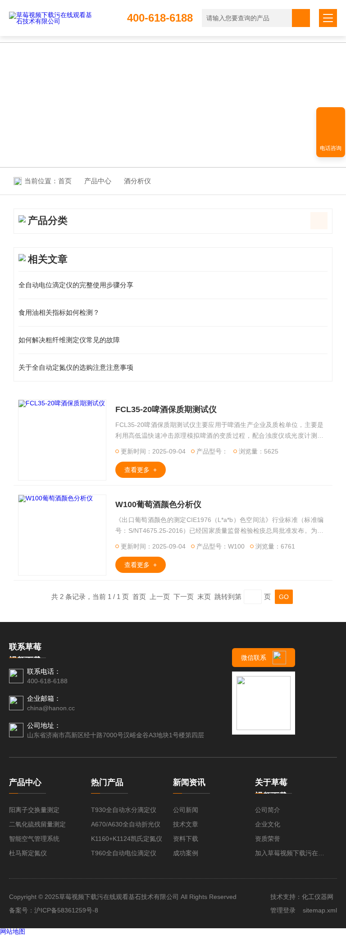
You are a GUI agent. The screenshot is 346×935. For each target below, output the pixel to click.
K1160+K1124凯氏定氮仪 (126, 838)
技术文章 (185, 824)
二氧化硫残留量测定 (37, 824)
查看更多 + (140, 469)
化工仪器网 (317, 896)
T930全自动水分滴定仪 (123, 809)
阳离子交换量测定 (34, 809)
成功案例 (185, 853)
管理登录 (283, 910)
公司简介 (267, 809)
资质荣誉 (267, 838)
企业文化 (267, 824)
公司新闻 (185, 809)
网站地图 (12, 931)
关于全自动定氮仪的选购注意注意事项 (75, 367)
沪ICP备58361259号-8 (66, 910)
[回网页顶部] (330, 117)
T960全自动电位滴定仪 (123, 853)
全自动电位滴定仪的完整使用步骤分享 (75, 285)
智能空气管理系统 (34, 838)
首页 (65, 181)
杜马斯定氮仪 (28, 853)
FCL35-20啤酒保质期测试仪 (166, 409)
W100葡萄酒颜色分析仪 (158, 504)
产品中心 (97, 181)
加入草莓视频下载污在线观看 (291, 853)
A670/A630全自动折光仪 (125, 824)
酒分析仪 (137, 181)
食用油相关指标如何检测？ (59, 312)
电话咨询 (330, 148)
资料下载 (185, 838)
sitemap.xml (320, 910)
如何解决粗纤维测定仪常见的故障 (69, 340)
